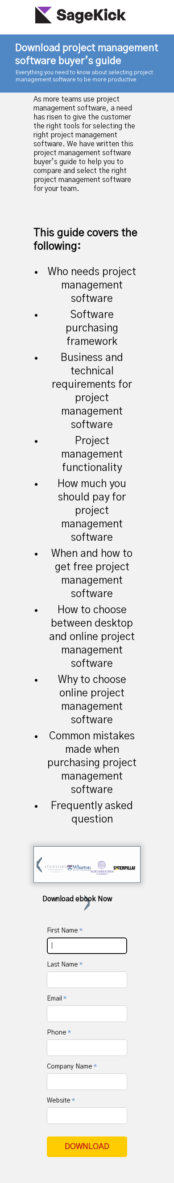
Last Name (63, 965)
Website (59, 1101)
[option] (55, 869)
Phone (57, 1033)
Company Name (70, 1067)
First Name (63, 931)
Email (55, 999)
